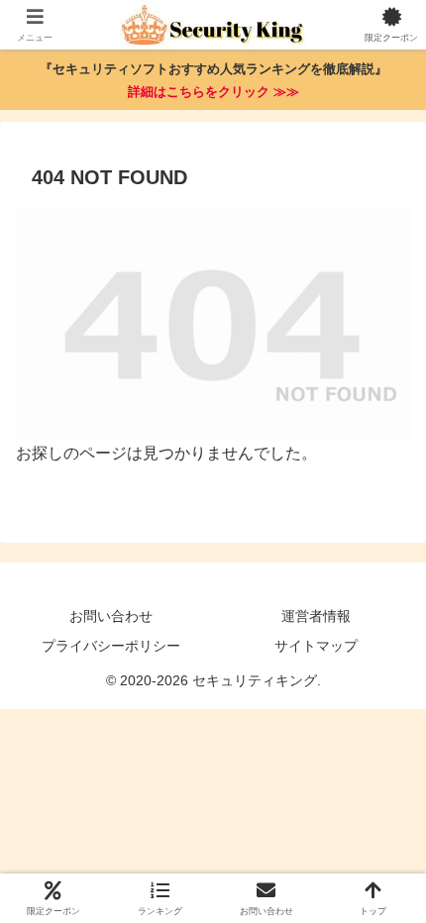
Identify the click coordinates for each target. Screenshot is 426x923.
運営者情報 (316, 616)
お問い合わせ (111, 616)
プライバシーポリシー (111, 646)
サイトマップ (316, 646)
